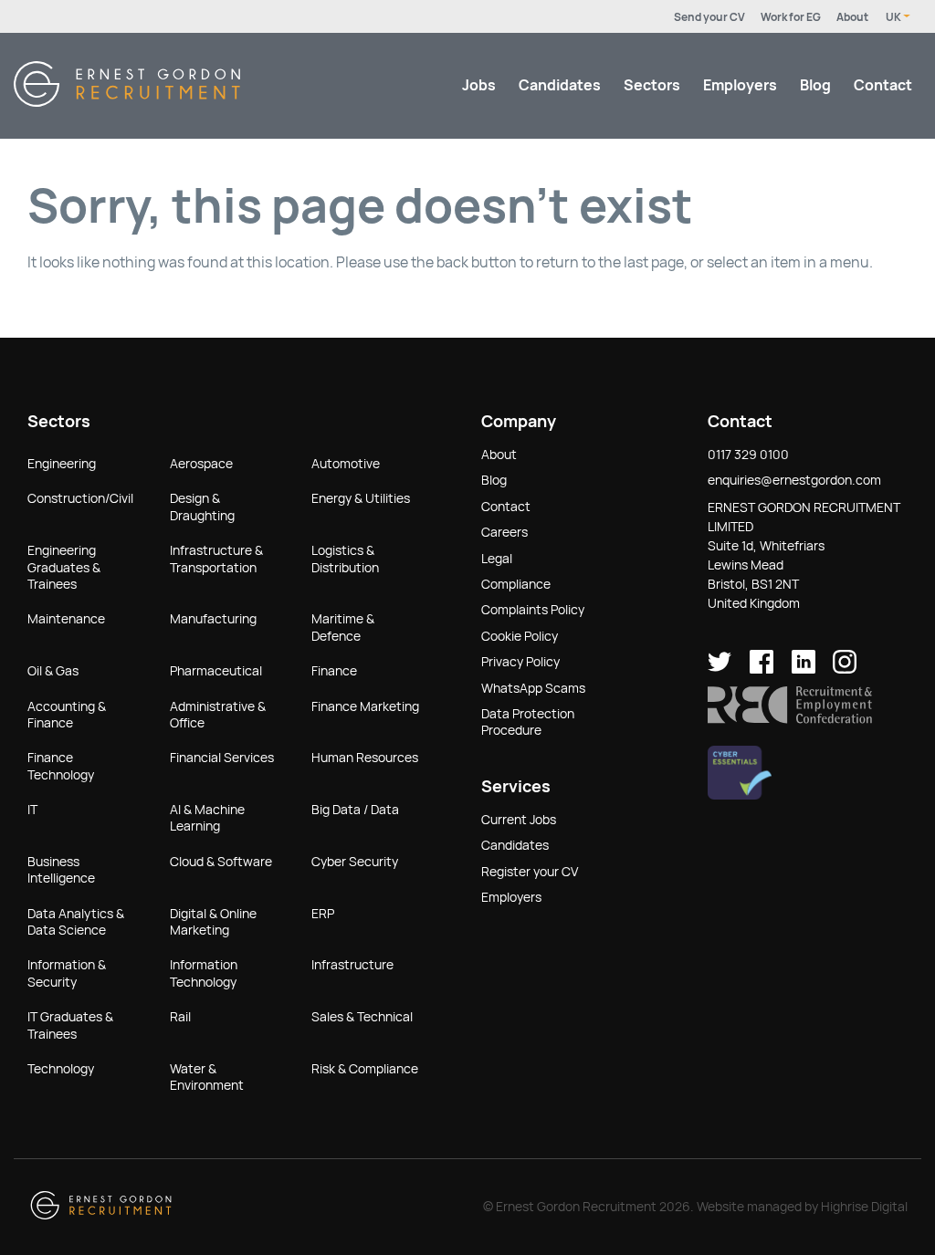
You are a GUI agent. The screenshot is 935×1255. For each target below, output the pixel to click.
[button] (790, 719)
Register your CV (529, 871)
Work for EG (791, 17)
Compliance (516, 584)
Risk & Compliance (364, 1069)
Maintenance (66, 619)
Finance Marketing (365, 706)
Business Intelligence (61, 869)
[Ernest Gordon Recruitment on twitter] (719, 669)
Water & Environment (207, 1077)
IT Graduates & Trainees (70, 1025)
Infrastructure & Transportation (216, 558)
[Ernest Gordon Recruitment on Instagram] (844, 669)
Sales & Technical (362, 1017)
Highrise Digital (864, 1206)
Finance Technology (60, 765)
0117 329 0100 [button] (748, 454)
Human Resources (364, 757)
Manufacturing (213, 619)
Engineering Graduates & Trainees (63, 567)
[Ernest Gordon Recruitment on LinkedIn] (803, 669)
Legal (496, 558)
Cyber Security (354, 861)
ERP (322, 913)
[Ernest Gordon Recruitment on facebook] (761, 669)
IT (32, 809)
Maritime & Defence (342, 627)
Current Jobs (518, 819)
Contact (883, 85)
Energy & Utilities (360, 498)
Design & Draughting (202, 506)
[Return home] (127, 101)
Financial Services (222, 757)
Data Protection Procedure (527, 722)
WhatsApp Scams (533, 688)
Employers (740, 85)
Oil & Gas (53, 671)
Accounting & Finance (66, 714)
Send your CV (709, 17)
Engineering (61, 463)
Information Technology (203, 973)
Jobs (479, 85)
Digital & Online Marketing (213, 921)
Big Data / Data (355, 809)
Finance (334, 671)
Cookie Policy (519, 636)
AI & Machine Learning (207, 817)
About (852, 17)
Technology (60, 1069)
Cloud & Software (221, 861)
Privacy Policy (520, 662)
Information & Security (66, 973)
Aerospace (201, 463)
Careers (504, 532)
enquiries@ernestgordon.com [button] (794, 480)
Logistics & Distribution (345, 558)
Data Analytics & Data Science (75, 921)
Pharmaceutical (216, 671)
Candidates (560, 85)
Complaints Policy (532, 609)
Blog (815, 85)
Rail (180, 1017)
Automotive (345, 463)
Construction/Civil (80, 498)
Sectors (652, 85)
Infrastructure (352, 965)
